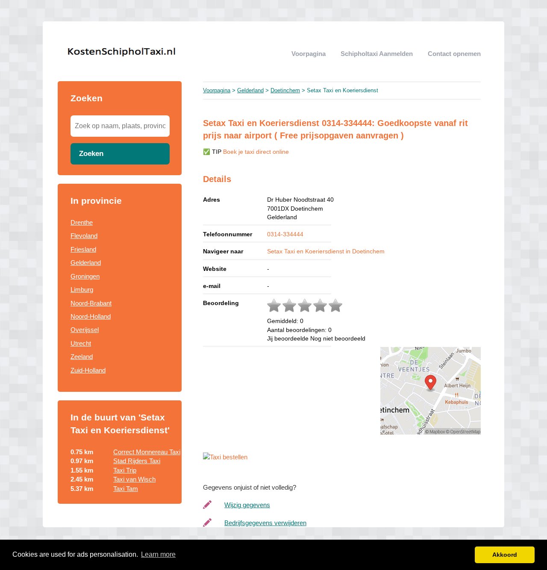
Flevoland (84, 235)
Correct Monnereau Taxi (146, 451)
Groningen (85, 276)
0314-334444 (285, 234)
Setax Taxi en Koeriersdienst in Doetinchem (326, 251)
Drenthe (82, 222)
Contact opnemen (454, 53)
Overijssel (85, 329)
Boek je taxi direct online (256, 152)
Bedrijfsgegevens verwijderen (265, 522)
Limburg (82, 289)
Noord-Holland (91, 316)
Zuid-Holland (88, 370)
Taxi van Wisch (134, 479)
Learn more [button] (158, 554)
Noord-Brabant (91, 303)
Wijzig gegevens (247, 504)
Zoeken (91, 153)
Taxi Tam (125, 488)
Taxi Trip (124, 470)
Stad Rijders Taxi (136, 460)
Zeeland (82, 356)
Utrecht (81, 343)
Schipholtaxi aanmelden (377, 53)
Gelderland (86, 262)
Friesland (83, 249)
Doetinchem (285, 90)
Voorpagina (308, 53)
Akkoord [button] (504, 554)
